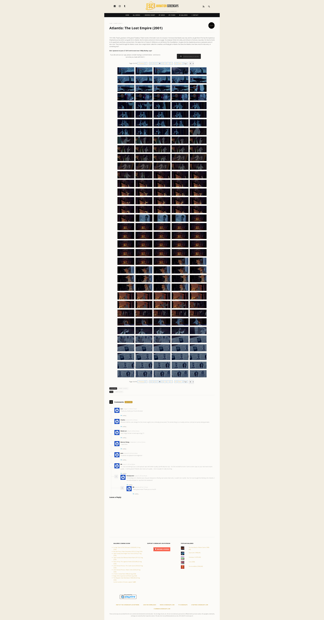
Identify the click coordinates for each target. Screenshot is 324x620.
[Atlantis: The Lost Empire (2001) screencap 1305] (198, 144)
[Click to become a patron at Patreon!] (161, 551)
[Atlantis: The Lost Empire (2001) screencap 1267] (144, 83)
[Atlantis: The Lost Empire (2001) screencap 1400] (198, 308)
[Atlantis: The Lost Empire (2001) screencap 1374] (180, 265)
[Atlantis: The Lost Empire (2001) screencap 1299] (180, 135)
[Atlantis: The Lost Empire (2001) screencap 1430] (198, 360)
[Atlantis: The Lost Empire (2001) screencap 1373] (162, 265)
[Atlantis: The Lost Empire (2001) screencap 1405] (198, 317)
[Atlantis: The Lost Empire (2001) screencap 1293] (162, 126)
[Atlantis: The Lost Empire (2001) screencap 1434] (180, 369)
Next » (180, 63)
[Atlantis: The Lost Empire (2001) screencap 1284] (180, 109)
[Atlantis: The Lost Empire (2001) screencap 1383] (162, 282)
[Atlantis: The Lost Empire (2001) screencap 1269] (180, 83)
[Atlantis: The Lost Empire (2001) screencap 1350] (198, 221)
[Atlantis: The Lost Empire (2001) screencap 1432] (144, 369)
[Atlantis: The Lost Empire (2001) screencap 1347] (144, 221)
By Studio (172, 15)
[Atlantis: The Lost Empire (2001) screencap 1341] (126, 213)
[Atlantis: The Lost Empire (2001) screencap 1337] (144, 204)
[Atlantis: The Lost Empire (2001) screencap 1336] (126, 204)
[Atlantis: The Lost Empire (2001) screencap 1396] (126, 308)
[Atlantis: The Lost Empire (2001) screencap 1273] (162, 92)
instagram (121, 6)
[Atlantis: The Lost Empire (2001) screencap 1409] (180, 325)
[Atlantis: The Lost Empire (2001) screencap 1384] (180, 282)
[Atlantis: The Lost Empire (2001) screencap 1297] (144, 135)
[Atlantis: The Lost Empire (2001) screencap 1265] (198, 74)
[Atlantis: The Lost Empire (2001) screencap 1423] (162, 351)
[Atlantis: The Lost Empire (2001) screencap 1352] (144, 230)
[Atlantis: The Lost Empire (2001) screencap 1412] (144, 334)
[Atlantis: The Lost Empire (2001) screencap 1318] (162, 170)
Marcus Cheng (124, 442)
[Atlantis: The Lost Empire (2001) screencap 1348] (162, 221)
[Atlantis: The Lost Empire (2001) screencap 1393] (162, 299)
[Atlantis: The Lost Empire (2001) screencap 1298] (162, 135)
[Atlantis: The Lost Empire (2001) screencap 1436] (126, 377)
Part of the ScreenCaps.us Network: (127, 605)
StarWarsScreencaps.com (162, 609)
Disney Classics (123, 388)
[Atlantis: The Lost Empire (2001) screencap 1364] (180, 247)
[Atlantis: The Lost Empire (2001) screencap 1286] (126, 118)
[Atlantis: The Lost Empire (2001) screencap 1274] (180, 92)
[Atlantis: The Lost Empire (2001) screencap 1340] (198, 204)
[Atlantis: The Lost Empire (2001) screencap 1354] (180, 230)
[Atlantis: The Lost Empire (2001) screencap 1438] (162, 377)
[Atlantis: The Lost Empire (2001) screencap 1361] (126, 247)
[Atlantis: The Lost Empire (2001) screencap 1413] (162, 334)
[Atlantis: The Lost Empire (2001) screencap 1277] (144, 100)
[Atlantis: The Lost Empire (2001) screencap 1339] (180, 204)
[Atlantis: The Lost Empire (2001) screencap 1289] (180, 118)
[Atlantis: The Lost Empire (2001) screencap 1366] (126, 256)
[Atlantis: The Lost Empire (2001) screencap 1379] (180, 273)
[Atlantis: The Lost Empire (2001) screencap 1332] (144, 196)
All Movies (136, 15)
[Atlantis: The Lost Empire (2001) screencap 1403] (162, 317)
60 (175, 63)
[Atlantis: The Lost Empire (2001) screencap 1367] (144, 256)
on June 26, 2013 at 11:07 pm (141, 487)
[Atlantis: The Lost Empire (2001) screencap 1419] (180, 343)
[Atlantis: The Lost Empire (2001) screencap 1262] (144, 74)
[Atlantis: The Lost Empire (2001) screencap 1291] (126, 126)
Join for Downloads (149, 605)
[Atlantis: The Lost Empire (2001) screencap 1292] (144, 126)
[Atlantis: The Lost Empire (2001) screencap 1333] (162, 196)
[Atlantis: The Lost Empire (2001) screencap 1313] (162, 161)
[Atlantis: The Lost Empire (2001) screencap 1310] (198, 152)
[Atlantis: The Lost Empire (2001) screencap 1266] (126, 83)
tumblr (126, 6)
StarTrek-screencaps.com (199, 605)
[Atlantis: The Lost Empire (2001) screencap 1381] (126, 282)
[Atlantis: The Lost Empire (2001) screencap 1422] (144, 351)
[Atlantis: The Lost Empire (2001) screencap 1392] (144, 299)
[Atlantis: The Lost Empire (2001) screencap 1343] (162, 213)
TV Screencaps (183, 605)
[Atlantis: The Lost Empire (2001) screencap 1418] (162, 343)
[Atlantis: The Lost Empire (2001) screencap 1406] (126, 325)
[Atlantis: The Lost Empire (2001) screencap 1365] (198, 247)
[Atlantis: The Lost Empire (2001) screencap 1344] (180, 213)
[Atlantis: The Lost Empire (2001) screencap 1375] (198, 265)
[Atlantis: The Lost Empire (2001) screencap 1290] (198, 118)
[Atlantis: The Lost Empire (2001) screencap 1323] (162, 178)
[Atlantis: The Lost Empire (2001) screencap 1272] (144, 92)
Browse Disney (150, 15)
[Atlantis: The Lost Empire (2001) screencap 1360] (198, 239)
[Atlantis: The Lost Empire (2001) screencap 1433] (162, 369)
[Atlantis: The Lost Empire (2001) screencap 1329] (180, 187)
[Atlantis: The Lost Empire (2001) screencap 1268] (162, 83)
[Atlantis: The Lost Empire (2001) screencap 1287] (144, 118)
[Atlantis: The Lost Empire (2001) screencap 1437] (144, 377)
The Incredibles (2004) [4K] (196, 566)
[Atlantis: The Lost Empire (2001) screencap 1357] (144, 239)
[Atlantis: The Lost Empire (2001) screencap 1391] (126, 299)
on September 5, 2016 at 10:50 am (137, 442)
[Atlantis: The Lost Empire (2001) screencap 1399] (180, 308)
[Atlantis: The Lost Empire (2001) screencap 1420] (198, 343)
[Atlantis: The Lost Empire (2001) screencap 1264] (180, 74)
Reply (139, 409)
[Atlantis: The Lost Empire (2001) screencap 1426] (126, 360)
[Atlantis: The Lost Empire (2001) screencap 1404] (180, 317)
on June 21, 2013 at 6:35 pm (140, 476)
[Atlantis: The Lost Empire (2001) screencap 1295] (198, 126)
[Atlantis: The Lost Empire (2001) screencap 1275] (198, 92)
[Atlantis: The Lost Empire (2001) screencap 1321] (126, 178)
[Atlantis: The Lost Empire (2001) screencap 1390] (198, 291)
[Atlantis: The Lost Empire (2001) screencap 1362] (144, 247)
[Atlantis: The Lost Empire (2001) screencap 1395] (198, 299)
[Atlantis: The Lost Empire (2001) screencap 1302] (144, 144)
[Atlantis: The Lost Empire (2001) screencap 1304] (180, 144)
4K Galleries (183, 15)
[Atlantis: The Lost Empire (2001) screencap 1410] (198, 325)
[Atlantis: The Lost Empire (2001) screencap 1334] (180, 196)
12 (171, 63)
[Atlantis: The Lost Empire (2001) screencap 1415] (198, 334)
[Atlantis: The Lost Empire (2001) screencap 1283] (162, 109)
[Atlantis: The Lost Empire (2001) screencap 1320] (198, 170)
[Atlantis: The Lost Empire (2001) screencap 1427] (144, 360)
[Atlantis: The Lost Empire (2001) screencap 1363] (162, 247)
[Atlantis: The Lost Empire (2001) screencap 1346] (126, 221)
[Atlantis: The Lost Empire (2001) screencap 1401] (126, 317)
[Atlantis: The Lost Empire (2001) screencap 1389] (180, 291)
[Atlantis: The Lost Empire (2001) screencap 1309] (180, 152)
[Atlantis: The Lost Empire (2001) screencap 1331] (126, 196)
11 (168, 63)
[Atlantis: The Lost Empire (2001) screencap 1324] (180, 178)
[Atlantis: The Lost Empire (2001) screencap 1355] (198, 230)
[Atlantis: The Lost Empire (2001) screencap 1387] (144, 291)
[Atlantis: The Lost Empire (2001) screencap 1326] (126, 187)
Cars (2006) (192, 562)
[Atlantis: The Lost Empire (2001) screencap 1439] (180, 377)
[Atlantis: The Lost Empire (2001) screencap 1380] (198, 273)
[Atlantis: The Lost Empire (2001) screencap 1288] (162, 118)
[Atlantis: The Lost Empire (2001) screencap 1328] (162, 187)
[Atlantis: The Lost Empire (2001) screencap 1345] (198, 213)
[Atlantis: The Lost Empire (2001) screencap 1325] (198, 178)
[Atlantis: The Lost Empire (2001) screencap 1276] (126, 100)
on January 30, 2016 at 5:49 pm (130, 453)
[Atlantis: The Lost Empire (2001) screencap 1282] (144, 109)
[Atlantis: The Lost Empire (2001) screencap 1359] (180, 239)
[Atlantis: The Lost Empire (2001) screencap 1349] (180, 221)
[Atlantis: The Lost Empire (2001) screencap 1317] (144, 170)
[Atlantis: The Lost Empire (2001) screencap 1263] (162, 74)
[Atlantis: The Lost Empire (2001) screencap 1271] (126, 92)
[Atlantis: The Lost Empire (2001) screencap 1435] (198, 369)
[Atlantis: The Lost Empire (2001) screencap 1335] (198, 196)
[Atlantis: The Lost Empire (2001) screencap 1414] (180, 334)
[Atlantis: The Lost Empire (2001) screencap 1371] (126, 265)
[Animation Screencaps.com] (162, 5)
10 (165, 63)
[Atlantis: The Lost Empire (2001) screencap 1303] (162, 144)
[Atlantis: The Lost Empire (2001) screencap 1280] (198, 100)
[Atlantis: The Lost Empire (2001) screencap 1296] (126, 135)
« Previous (141, 63)
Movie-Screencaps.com (167, 605)
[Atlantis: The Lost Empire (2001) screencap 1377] (144, 273)
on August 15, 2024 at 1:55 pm (130, 409)
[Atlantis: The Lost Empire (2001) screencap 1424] (180, 351)
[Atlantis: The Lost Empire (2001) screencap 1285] (198, 109)
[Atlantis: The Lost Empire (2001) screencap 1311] (126, 161)
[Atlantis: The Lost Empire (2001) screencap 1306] (126, 152)
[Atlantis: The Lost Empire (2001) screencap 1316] (126, 170)
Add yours (128, 402)
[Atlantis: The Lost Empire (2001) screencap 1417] (144, 343)
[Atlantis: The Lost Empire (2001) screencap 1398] (162, 308)
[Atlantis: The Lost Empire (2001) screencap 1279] (180, 100)
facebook (116, 6)
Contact (195, 15)
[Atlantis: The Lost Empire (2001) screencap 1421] (126, 351)
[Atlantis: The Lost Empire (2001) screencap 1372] (144, 265)
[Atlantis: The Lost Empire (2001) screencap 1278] (162, 100)
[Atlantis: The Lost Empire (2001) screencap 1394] (180, 299)
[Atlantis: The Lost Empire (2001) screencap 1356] (126, 239)
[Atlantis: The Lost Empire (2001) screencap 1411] (126, 334)
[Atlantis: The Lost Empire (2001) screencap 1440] (198, 377)
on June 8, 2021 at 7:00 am (131, 420)
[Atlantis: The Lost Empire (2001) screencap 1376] (126, 273)
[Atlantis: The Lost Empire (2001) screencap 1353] (162, 230)
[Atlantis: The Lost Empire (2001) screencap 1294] (180, 126)
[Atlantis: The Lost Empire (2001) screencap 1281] (126, 109)
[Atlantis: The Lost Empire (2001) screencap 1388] (162, 291)
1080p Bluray (119, 392)
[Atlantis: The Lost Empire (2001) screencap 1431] (126, 369)
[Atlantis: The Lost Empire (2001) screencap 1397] (144, 308)
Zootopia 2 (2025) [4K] (195, 557)
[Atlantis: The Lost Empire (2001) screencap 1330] (198, 187)
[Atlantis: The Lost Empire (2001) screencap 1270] (198, 83)
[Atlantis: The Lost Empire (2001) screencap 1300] (198, 135)
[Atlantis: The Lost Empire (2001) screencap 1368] (162, 256)
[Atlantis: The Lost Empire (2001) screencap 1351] (126, 230)
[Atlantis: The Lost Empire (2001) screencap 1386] (126, 291)
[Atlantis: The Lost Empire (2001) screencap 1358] (162, 239)
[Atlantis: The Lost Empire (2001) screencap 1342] (144, 213)
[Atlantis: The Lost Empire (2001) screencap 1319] (180, 170)
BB (121, 464)
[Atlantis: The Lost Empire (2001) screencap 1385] (198, 282)
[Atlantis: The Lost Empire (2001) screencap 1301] (126, 144)
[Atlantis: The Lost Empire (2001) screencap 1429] (180, 360)
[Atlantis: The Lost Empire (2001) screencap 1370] (198, 256)
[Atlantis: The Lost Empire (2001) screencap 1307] (144, 152)
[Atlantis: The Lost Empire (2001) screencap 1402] (144, 317)
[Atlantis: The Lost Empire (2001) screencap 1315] (198, 161)
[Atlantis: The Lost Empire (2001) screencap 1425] (198, 351)
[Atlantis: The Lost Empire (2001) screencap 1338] (162, 204)
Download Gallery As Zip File (191, 56)
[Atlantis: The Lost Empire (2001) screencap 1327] (144, 187)
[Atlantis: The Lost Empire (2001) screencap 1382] (144, 282)
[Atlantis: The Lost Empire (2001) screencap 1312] (144, 161)
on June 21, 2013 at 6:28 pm (128, 464)
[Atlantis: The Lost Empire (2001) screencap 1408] (162, 325)
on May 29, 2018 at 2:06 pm (133, 431)
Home (127, 15)
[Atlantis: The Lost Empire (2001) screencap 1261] (126, 74)
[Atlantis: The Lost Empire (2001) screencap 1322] (144, 178)
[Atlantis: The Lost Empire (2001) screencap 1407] (144, 325)
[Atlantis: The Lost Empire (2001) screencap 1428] (162, 360)
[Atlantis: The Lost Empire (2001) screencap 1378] (162, 273)
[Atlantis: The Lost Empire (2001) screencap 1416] (126, 343)
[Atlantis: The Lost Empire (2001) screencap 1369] (180, 256)
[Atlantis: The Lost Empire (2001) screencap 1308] (162, 152)
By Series (162, 15)
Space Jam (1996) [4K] (194, 552)
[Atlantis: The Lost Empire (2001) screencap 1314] (180, 161)
